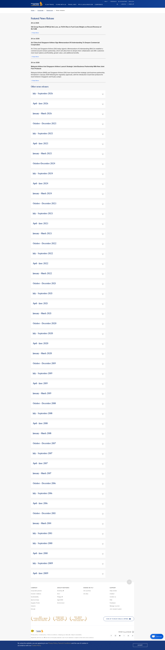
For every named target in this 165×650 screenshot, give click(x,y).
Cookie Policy (36, 645)
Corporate (99, 4)
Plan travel (49, 4)
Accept (140, 645)
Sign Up (131, 4)
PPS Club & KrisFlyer (85, 4)
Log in (123, 4)
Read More (35, 33)
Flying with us (61, 4)
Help (106, 1)
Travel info (72, 4)
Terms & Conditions (64, 643)
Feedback (113, 1)
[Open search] (118, 6)
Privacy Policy (52, 643)
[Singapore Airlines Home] (37, 5)
